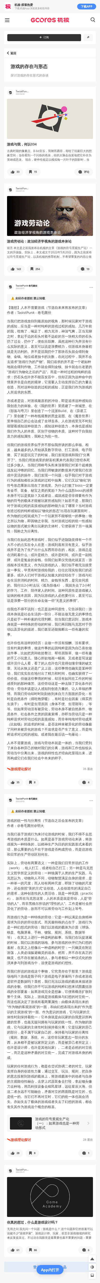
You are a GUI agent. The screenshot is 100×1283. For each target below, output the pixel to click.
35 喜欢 (88, 769)
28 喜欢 (88, 1140)
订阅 (46, 37)
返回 (13, 53)
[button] (15, 172)
